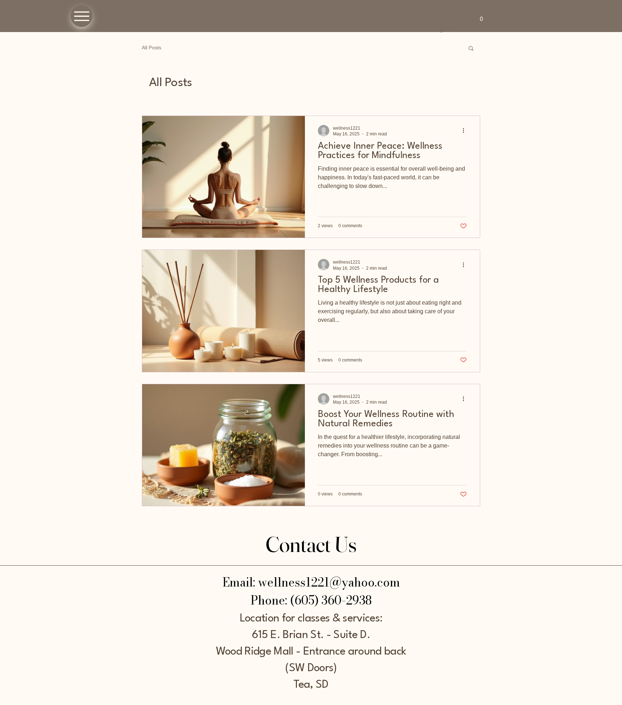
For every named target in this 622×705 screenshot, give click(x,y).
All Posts (151, 47)
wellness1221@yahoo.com (329, 582)
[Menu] (82, 16)
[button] (481, 16)
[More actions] (465, 130)
